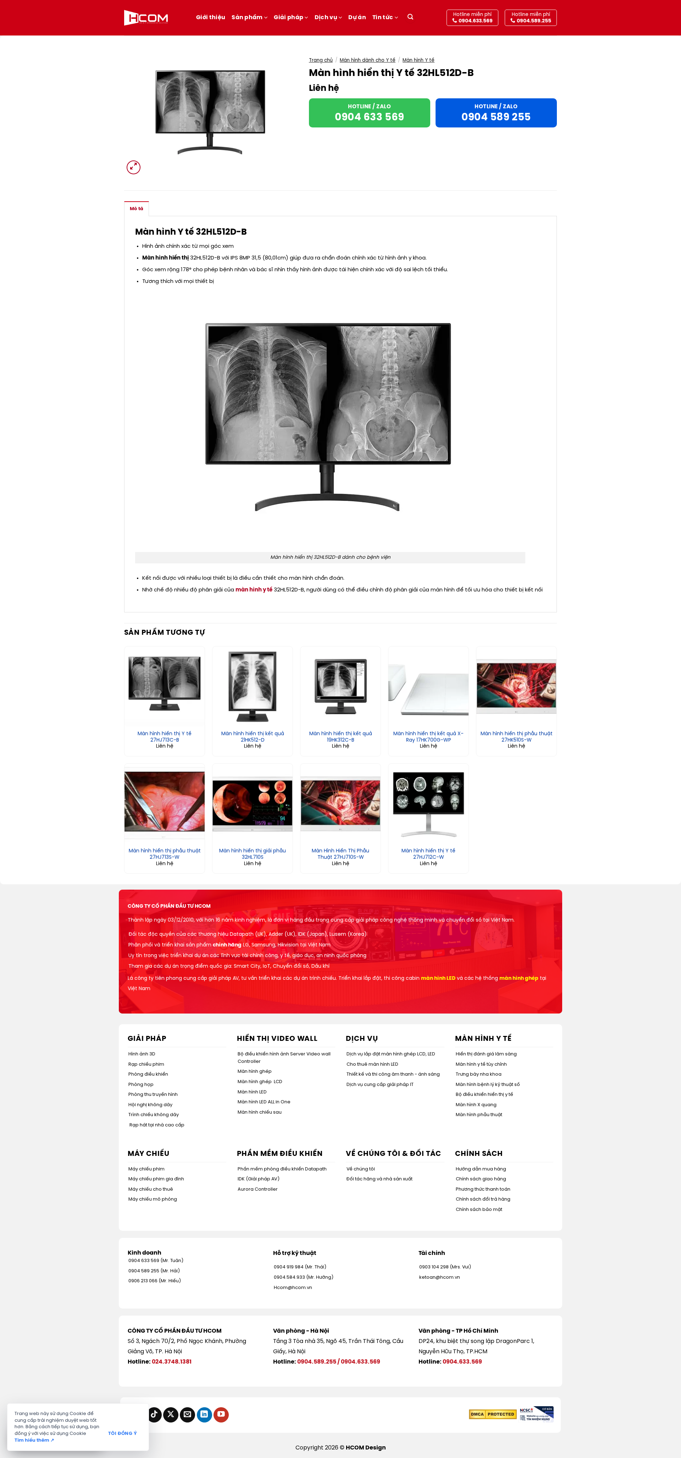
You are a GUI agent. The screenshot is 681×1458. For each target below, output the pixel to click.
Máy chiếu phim (146, 1169)
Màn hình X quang (476, 1105)
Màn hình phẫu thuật (479, 1115)
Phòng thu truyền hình (153, 1094)
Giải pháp (288, 18)
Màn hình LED (252, 1092)
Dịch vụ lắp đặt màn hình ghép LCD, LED (391, 1054)
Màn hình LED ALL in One (264, 1102)
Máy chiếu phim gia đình (156, 1179)
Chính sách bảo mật (479, 1209)
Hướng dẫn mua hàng (481, 1169)
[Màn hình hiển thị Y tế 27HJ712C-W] (428, 804)
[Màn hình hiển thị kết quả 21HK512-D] (252, 686)
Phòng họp (141, 1084)
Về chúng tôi (361, 1169)
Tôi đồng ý (122, 1433)
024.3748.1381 (172, 1362)
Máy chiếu (149, 1154)
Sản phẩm (247, 18)
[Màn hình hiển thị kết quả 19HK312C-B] (340, 686)
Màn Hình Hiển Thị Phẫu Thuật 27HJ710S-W (340, 854)
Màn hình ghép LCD (260, 1082)
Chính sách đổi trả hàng (483, 1199)
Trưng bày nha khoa (479, 1074)
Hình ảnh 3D (141, 1054)
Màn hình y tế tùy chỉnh (481, 1064)
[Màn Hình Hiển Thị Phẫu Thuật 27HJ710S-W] (340, 804)
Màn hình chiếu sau (260, 1112)
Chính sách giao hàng (481, 1179)
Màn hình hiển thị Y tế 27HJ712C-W (428, 854)
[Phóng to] (133, 167)
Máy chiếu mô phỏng (152, 1199)
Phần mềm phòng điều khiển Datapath (282, 1169)
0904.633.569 (360, 1362)
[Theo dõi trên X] (170, 1414)
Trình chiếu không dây (153, 1115)
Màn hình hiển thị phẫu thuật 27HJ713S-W (165, 854)
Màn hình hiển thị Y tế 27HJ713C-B (165, 737)
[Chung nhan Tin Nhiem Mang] (536, 1414)
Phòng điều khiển (148, 1074)
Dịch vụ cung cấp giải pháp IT (380, 1084)
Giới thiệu (210, 18)
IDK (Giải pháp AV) (258, 1179)
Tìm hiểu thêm (34, 1440)
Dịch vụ (326, 18)
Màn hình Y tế (418, 60)
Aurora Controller (258, 1189)
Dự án (357, 18)
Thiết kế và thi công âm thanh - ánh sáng (393, 1074)
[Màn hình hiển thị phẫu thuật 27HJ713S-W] (164, 804)
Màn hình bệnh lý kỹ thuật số (488, 1084)
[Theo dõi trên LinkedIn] (204, 1414)
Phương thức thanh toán (483, 1189)
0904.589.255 (316, 1362)
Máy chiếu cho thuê (150, 1189)
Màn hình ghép (255, 1071)
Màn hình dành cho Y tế (367, 60)
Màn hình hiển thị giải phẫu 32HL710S (252, 854)
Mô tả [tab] (136, 209)
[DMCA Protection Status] (493, 1414)
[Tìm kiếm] (410, 18)
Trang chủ (321, 60)
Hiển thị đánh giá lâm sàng (486, 1054)
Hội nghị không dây (150, 1105)
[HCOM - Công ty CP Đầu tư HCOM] (146, 17)
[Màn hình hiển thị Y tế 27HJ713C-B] (164, 686)
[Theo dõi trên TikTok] (154, 1414)
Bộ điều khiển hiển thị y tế (484, 1094)
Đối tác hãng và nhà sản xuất (380, 1179)
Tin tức (382, 18)
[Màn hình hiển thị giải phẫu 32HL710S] (252, 804)
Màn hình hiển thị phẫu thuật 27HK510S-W (517, 737)
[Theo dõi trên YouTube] (221, 1414)
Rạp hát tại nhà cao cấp (156, 1125)
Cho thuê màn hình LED (372, 1064)
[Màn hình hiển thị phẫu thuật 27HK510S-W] (516, 686)
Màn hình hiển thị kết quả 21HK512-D (252, 737)
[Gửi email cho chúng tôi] (187, 1414)
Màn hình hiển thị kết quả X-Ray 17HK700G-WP (428, 737)
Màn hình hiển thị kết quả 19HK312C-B (340, 737)
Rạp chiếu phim (146, 1064)
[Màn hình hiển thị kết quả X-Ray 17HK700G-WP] (428, 686)
